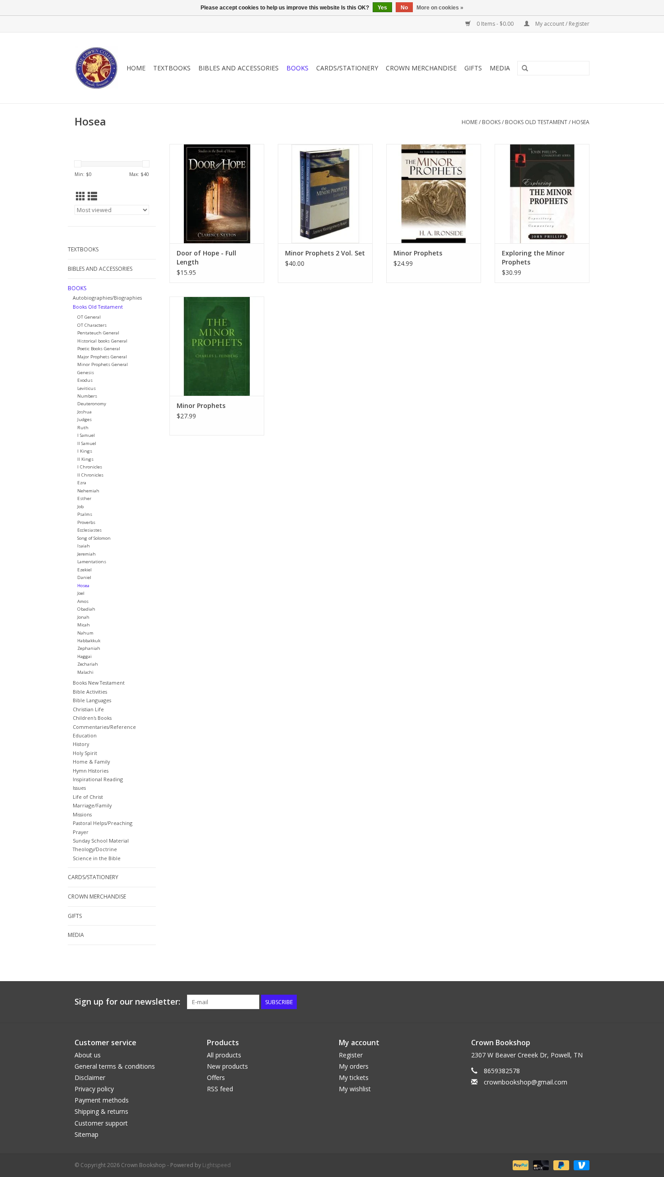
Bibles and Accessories (238, 68)
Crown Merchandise (421, 68)
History (81, 744)
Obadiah (86, 609)
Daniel (84, 577)
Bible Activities (90, 691)
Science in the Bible (97, 858)
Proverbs (86, 522)
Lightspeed (216, 1165)
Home (135, 68)
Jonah (83, 617)
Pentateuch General (98, 333)
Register (351, 1055)
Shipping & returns (101, 1111)
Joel (80, 593)
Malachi (85, 672)
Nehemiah (88, 491)
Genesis (85, 372)
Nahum (85, 633)
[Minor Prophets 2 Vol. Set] (325, 193)
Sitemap (86, 1134)
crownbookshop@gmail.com (525, 1082)
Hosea (580, 122)
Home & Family (91, 761)
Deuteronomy (91, 404)
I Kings (84, 451)
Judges (84, 419)
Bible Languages (92, 700)
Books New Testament (99, 682)
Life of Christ (88, 796)
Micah (83, 625)
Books (297, 68)
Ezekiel (84, 570)
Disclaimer (90, 1077)
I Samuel (86, 435)
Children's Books (92, 717)
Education (85, 735)
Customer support (101, 1123)
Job (80, 507)
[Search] (525, 68)
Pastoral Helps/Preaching (102, 823)
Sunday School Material (101, 840)
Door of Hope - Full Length (206, 257)
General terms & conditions (115, 1066)
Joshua (84, 412)
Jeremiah (86, 554)
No (404, 8)
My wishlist (355, 1088)
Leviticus (86, 388)
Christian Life (88, 709)
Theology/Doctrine (95, 849)
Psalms (84, 514)
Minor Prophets (417, 253)
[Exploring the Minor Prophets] (542, 193)
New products (227, 1066)
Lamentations (91, 562)
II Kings (85, 459)
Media (500, 68)
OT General (89, 317)
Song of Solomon (94, 538)
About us (88, 1055)
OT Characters (92, 325)
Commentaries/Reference (104, 726)
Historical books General (102, 341)
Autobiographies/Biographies (107, 297)
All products (224, 1055)
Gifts (473, 68)
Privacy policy (94, 1088)
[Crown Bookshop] (97, 68)
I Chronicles (89, 467)
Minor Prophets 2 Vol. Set (325, 253)
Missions (82, 814)
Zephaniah (88, 648)
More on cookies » (439, 8)
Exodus (85, 380)
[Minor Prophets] (433, 193)
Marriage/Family (92, 805)
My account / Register (561, 24)
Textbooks (172, 68)
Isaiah (83, 546)
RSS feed (220, 1088)
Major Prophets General (102, 357)
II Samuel (86, 443)
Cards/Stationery (347, 68)
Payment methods (102, 1100)
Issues (79, 787)
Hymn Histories (90, 770)
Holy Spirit (85, 753)
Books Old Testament (536, 122)
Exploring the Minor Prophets (533, 257)
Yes (382, 8)
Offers (216, 1077)
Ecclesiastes (89, 530)
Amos (83, 601)
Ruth (83, 428)
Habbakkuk (88, 641)
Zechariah (87, 664)
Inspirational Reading (98, 779)
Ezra (81, 483)
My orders (354, 1066)
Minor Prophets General (102, 364)
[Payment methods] (520, 1164)
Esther (84, 498)
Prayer (81, 832)
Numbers (87, 396)
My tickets (354, 1077)
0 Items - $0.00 (495, 24)
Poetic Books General (98, 349)
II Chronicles (90, 475)
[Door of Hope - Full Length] (216, 193)
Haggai (84, 656)
